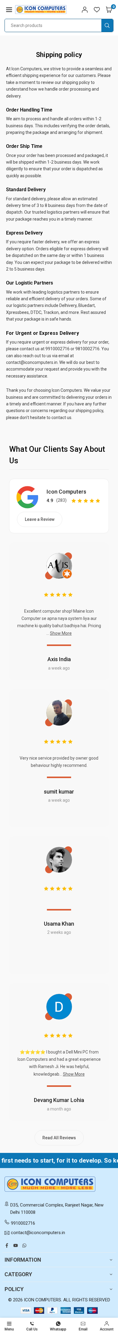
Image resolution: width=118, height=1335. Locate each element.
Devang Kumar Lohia (59, 1100)
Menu (9, 1329)
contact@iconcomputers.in (38, 1232)
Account (106, 1329)
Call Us (32, 1329)
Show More (61, 633)
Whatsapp (58, 1329)
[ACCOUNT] (85, 9)
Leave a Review (39, 519)
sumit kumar (59, 791)
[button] (9, 9)
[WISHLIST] (97, 9)
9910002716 (23, 1223)
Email (83, 1329)
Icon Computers (66, 491)
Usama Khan (59, 924)
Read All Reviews (59, 1137)
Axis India (59, 659)
